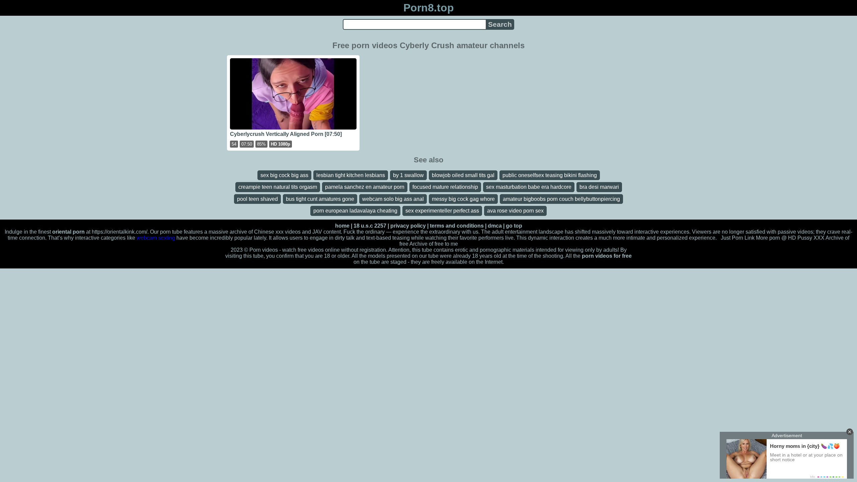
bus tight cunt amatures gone (320, 199)
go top (514, 226)
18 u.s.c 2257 (370, 226)
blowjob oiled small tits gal (463, 175)
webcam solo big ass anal (393, 199)
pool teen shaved (257, 199)
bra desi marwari (599, 187)
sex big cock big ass (284, 175)
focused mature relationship (445, 187)
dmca (495, 226)
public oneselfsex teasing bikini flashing (549, 175)
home (342, 226)
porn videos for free (607, 256)
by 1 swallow (408, 175)
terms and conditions (457, 226)
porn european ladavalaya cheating (355, 211)
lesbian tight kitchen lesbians (350, 175)
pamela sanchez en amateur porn (364, 187)
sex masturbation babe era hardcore (528, 187)
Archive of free (426, 244)
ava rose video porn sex (515, 211)
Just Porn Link (738, 238)
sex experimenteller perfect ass (442, 211)
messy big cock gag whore (463, 199)
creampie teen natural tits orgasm (277, 187)
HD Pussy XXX (806, 238)
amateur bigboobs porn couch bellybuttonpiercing (561, 199)
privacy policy (408, 226)
